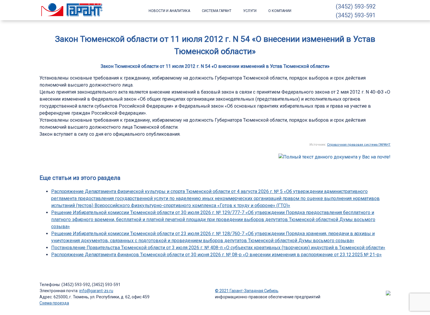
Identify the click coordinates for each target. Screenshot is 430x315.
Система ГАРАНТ (216, 11)
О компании (279, 11)
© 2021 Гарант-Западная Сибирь (246, 290)
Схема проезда (54, 303)
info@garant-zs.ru (96, 290)
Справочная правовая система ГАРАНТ (359, 145)
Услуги (250, 11)
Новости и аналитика (169, 11)
